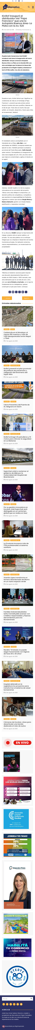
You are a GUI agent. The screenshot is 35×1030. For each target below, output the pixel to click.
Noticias (19, 30)
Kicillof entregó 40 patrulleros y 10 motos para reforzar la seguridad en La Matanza (17, 439)
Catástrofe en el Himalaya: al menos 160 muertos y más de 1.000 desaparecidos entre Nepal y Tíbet (17, 335)
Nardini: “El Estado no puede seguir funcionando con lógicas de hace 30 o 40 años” (16, 652)
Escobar (6, 401)
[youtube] (19, 1)
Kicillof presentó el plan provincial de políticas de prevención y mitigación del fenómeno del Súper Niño (17, 371)
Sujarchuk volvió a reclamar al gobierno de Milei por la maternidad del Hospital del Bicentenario (16, 474)
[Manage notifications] (3, 1026)
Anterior (8, 298)
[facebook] (15, 1)
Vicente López (15, 574)
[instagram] (22, 1)
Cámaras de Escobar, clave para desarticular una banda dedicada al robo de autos (17, 724)
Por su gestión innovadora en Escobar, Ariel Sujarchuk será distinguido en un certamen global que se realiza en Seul (16, 510)
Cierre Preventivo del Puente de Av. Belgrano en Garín (17, 406)
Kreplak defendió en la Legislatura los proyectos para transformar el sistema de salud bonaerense (17, 687)
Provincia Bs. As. (26, 30)
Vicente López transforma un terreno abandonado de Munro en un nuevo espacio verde (17, 579)
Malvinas (6, 647)
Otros (12, 329)
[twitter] (12, 1)
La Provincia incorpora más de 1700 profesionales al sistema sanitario (16, 545)
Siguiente (26, 298)
